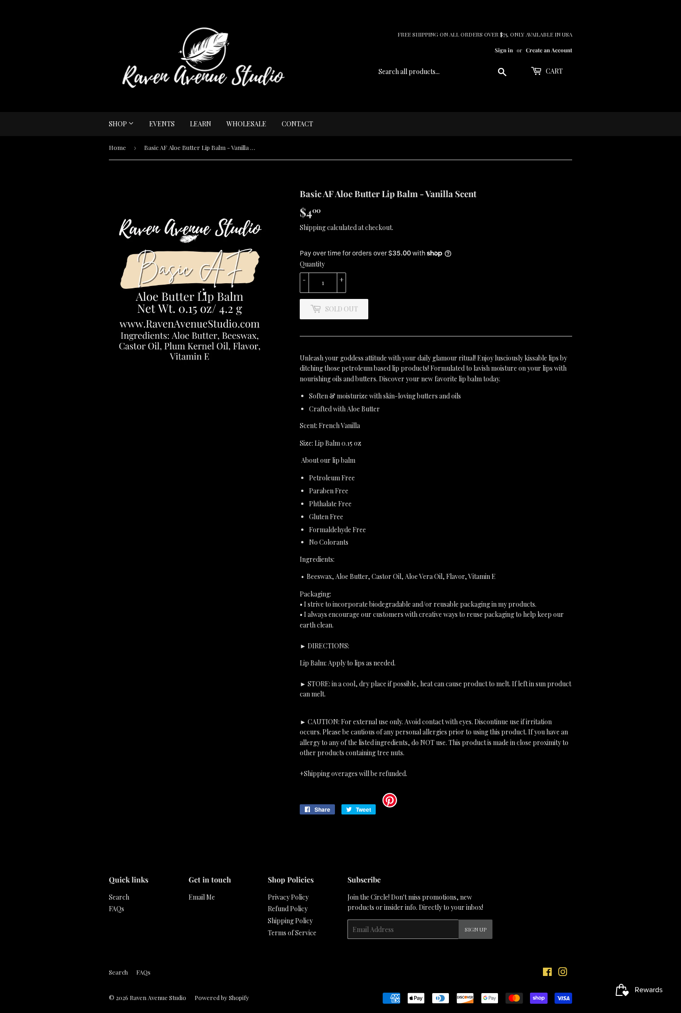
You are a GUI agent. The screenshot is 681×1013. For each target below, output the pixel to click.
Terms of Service (292, 932)
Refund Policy (288, 908)
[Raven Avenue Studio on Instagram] (563, 973)
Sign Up (475, 929)
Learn (200, 123)
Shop (118, 123)
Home (117, 147)
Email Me (202, 897)
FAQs (116, 908)
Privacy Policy (288, 897)
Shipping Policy (290, 920)
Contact (297, 123)
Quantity (312, 264)
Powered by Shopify (222, 997)
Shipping (313, 227)
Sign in (504, 50)
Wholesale (246, 123)
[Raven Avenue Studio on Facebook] (547, 973)
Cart (553, 71)
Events (162, 123)
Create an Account (549, 50)
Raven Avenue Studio (158, 997)
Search (119, 897)
